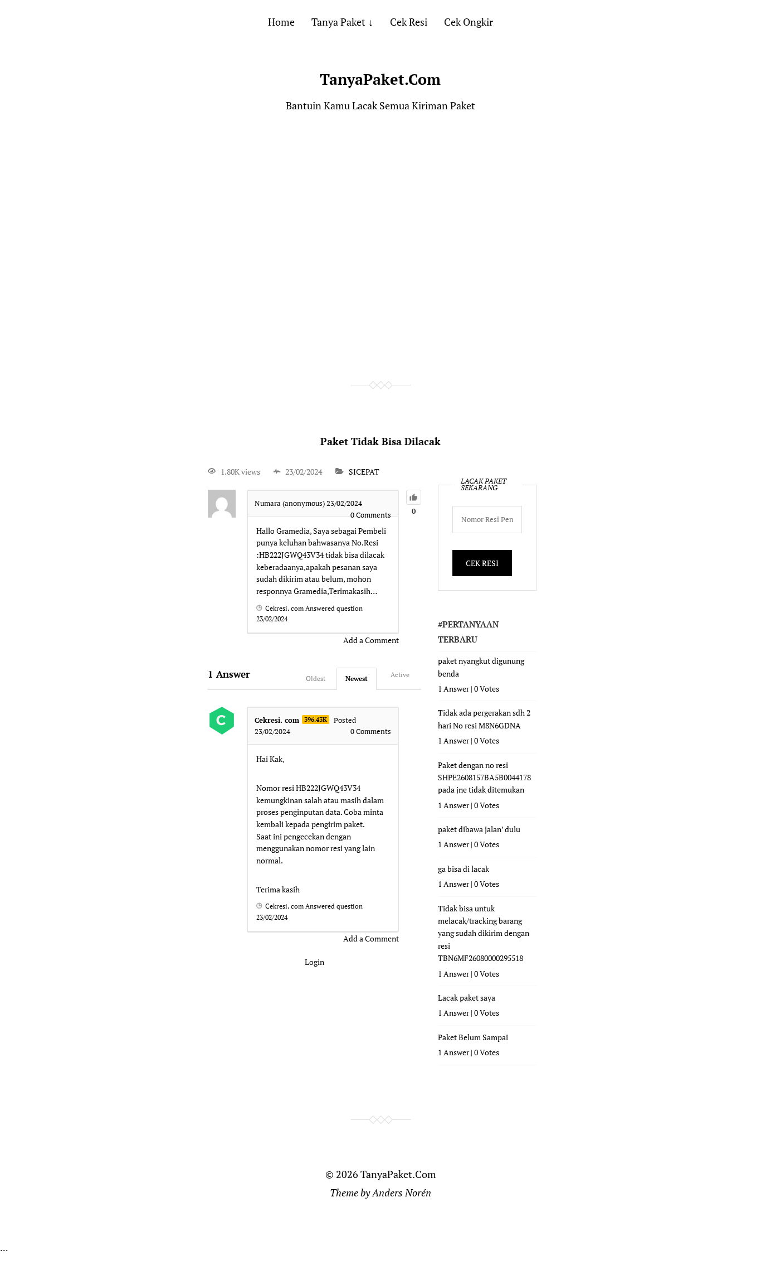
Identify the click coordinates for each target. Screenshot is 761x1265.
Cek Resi (408, 21)
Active (400, 674)
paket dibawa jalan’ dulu (479, 829)
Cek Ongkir (468, 21)
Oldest (315, 678)
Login (314, 962)
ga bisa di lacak (463, 868)
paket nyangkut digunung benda (481, 666)
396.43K (315, 719)
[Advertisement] (380, 247)
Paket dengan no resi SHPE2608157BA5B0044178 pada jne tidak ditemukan (484, 777)
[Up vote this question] (413, 497)
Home (281, 21)
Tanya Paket (338, 21)
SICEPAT (364, 471)
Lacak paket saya (466, 997)
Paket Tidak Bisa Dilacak (380, 441)
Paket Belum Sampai (473, 1037)
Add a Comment (371, 640)
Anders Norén (401, 1192)
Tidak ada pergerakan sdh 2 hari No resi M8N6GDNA (484, 718)
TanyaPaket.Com (380, 79)
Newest (356, 678)
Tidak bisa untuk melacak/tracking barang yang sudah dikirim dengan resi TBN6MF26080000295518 (483, 933)
